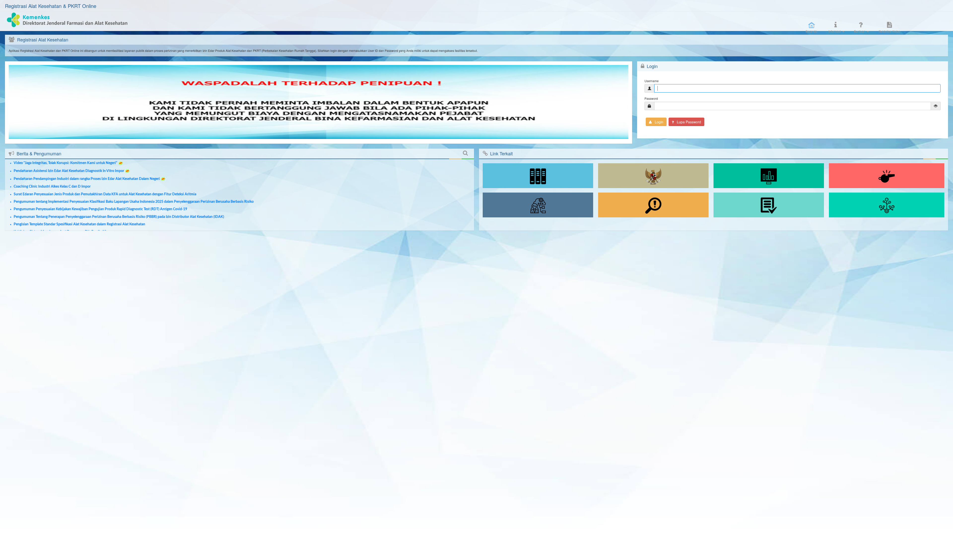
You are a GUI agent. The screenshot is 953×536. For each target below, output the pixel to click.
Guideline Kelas (889, 31)
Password (651, 98)
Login (658, 121)
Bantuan (859, 31)
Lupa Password (688, 121)
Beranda (811, 31)
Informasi (834, 31)
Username (652, 81)
